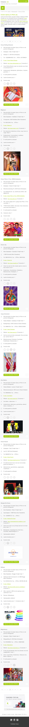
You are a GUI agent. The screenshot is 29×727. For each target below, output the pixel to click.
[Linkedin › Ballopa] (11, 607)
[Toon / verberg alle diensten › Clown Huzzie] (15, 467)
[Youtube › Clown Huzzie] (14, 477)
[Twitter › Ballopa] (4, 607)
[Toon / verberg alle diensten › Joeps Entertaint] (15, 340)
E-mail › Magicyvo (7, 125)
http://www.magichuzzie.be (14, 460)
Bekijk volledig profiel (11, 104)
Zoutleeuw (14, 320)
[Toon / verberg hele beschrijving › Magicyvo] (15, 131)
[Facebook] (14, 720)
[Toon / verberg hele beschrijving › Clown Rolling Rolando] (15, 66)
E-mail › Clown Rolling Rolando (10, 60)
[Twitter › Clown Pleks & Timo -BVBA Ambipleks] (4, 219)
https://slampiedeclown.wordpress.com (16, 521)
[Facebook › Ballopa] (8, 607)
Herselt (11, 185)
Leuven (13, 387)
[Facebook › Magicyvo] (8, 148)
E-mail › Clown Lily (7, 260)
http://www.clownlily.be (13, 263)
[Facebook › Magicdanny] (8, 665)
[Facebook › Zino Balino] (8, 417)
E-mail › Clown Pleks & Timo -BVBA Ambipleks (14, 195)
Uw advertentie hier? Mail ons (14, 709)
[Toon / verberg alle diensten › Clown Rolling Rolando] (15, 71)
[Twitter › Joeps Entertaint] (4, 349)
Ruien (13, 509)
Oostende (14, 251)
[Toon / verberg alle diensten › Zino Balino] (15, 405)
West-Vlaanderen (7, 116)
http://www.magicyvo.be (13, 128)
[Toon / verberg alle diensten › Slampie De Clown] (15, 530)
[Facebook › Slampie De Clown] (8, 543)
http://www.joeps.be (12, 332)
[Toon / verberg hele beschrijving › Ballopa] (15, 591)
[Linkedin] (17, 720)
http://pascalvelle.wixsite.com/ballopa (16, 586)
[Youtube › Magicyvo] (14, 148)
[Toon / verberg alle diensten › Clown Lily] (15, 270)
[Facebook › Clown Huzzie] (8, 477)
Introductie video (7, 213)
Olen (10, 51)
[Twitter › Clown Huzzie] (4, 477)
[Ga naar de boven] (27, 105)
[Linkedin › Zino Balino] (11, 417)
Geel (10, 448)
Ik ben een (23, 1)
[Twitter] (11, 720)
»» (20, 41)
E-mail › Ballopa (7, 584)
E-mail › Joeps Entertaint (9, 329)
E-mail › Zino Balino (7, 395)
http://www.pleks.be (12, 198)
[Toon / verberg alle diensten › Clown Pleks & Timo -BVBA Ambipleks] (15, 206)
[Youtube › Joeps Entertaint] (14, 349)
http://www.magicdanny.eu (13, 647)
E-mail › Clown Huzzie (8, 457)
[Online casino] (14, 694)
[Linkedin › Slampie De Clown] (11, 543)
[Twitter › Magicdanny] (4, 665)
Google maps (16, 51)
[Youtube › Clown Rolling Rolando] (14, 83)
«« (2, 41)
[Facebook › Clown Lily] (8, 283)
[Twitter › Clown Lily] (4, 283)
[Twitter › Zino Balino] (4, 417)
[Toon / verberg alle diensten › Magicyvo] (15, 136)
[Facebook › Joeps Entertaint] (8, 349)
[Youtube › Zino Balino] (14, 417)
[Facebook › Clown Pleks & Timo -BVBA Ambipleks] (8, 219)
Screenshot (25, 63)
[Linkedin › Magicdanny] (11, 665)
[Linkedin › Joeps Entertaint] (11, 349)
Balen (10, 636)
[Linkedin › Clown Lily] (11, 283)
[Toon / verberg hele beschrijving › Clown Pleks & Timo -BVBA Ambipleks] (15, 202)
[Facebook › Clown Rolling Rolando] (8, 83)
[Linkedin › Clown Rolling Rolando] (11, 83)
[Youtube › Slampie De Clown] (14, 543)
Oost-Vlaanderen (7, 509)
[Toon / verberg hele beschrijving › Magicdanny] (15, 651)
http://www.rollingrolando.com (14, 63)
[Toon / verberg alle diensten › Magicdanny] (15, 655)
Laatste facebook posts (9, 77)
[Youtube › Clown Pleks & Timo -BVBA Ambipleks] (14, 219)
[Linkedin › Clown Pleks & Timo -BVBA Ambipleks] (11, 219)
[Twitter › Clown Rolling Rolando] (4, 83)
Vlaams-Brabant (7, 320)
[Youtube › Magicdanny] (14, 665)
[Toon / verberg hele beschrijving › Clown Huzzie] (15, 463)
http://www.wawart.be (12, 398)
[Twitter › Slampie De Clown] (4, 543)
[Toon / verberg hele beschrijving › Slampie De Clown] (15, 526)
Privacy (17, 723)
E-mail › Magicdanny (8, 644)
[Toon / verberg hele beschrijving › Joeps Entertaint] (15, 335)
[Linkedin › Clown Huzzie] (11, 477)
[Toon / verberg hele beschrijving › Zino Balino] (15, 401)
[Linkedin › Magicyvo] (11, 148)
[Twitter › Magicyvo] (4, 148)
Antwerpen (5, 51)
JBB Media (13, 723)
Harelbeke (14, 116)
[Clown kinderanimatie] (14, 36)
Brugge (13, 574)
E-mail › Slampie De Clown (9, 518)
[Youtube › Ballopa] (14, 607)
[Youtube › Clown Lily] (14, 283)
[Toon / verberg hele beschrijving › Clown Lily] (15, 266)
